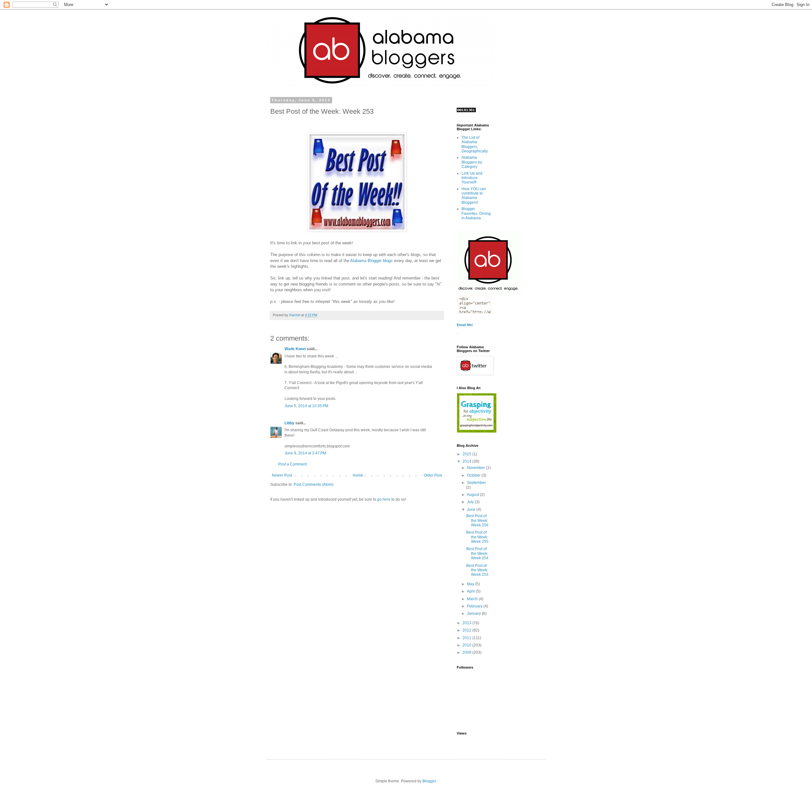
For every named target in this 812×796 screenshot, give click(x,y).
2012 (467, 630)
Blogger (429, 781)
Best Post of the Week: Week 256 (477, 520)
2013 (467, 623)
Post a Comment (292, 464)
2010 (467, 645)
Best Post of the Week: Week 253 (477, 570)
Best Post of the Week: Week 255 (477, 537)
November (476, 467)
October (474, 475)
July (471, 502)
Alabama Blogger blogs (371, 260)
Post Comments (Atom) (313, 484)
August (473, 494)
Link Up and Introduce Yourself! (472, 178)
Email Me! (465, 325)
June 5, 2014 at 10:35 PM (306, 406)
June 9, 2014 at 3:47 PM (305, 453)
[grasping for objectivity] (476, 431)
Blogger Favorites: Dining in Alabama (476, 213)
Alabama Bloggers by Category (472, 162)
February (475, 606)
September (476, 482)
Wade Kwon (295, 349)
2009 (467, 652)
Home (358, 475)
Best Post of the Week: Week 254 (477, 553)
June (471, 509)
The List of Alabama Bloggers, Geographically (475, 144)
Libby (289, 423)
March (473, 599)
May (471, 584)
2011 (467, 638)
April (471, 591)
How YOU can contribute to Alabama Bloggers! (474, 196)
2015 (467, 454)
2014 (467, 461)
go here (383, 499)
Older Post (433, 475)
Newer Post (282, 475)
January (474, 613)
